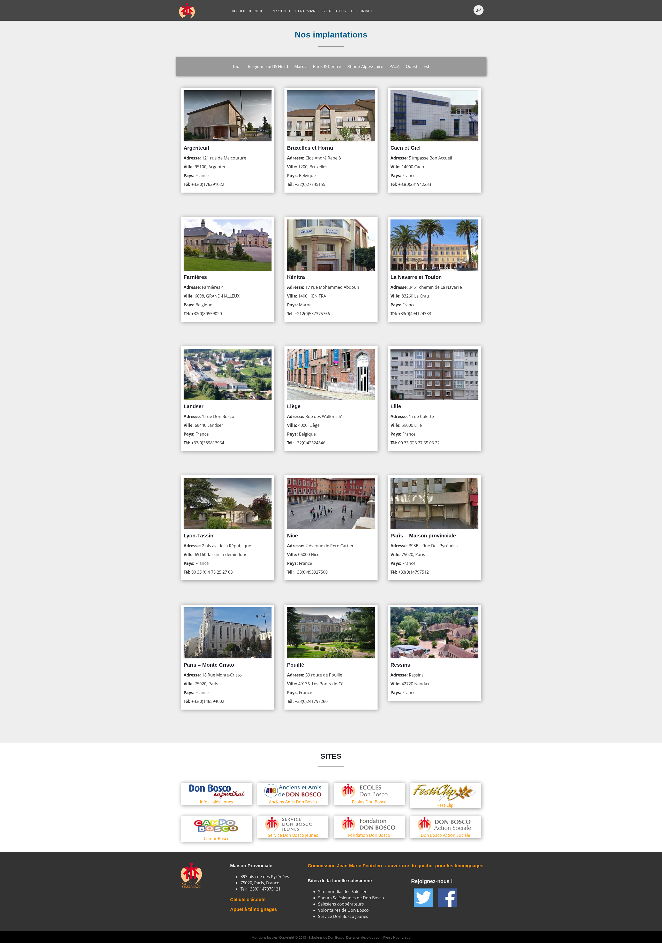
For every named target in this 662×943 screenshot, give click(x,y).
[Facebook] (447, 897)
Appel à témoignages (253, 909)
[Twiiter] (423, 897)
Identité (256, 11)
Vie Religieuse (336, 11)
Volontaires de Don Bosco (343, 910)
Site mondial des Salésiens (344, 891)
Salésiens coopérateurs (341, 904)
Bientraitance (307, 11)
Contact (364, 11)
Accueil (239, 11)
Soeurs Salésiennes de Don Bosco (351, 898)
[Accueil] (201, 11)
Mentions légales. (265, 937)
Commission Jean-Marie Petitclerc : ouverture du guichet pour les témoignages (395, 865)
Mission (279, 11)
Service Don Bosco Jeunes (343, 916)
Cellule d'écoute (248, 899)
